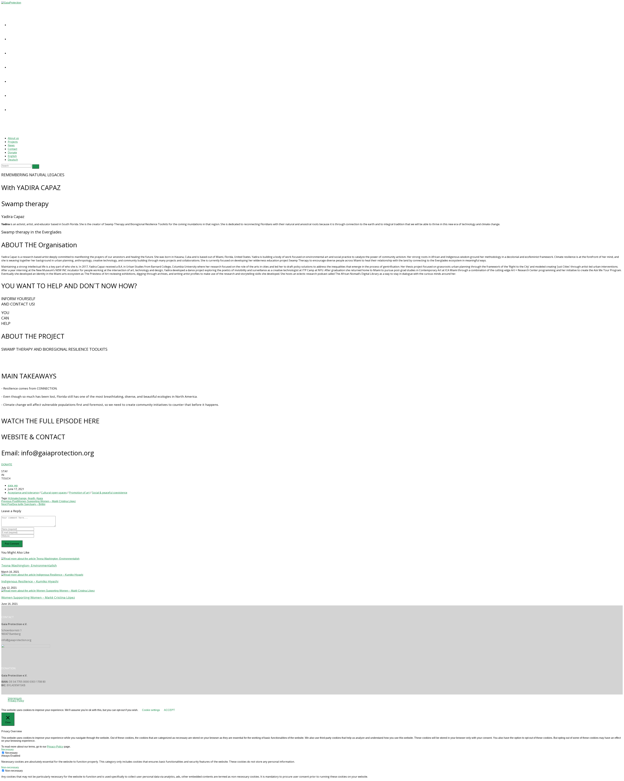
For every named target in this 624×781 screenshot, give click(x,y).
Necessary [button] (7, 749)
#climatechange (17, 498)
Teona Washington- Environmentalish (29, 565)
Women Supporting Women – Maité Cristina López (38, 597)
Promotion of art (79, 492)
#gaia (39, 498)
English (12, 156)
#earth (31, 498)
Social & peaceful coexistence (109, 492)
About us (13, 138)
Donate (12, 152)
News (11, 145)
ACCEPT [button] (169, 710)
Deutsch (13, 159)
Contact (12, 149)
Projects (13, 142)
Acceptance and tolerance (23, 492)
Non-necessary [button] (10, 767)
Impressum (15, 698)
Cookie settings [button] (151, 710)
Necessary (11, 752)
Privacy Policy (16, 700)
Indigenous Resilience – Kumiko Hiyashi (29, 581)
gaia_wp (13, 485)
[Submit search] (35, 166)
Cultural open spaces (54, 492)
